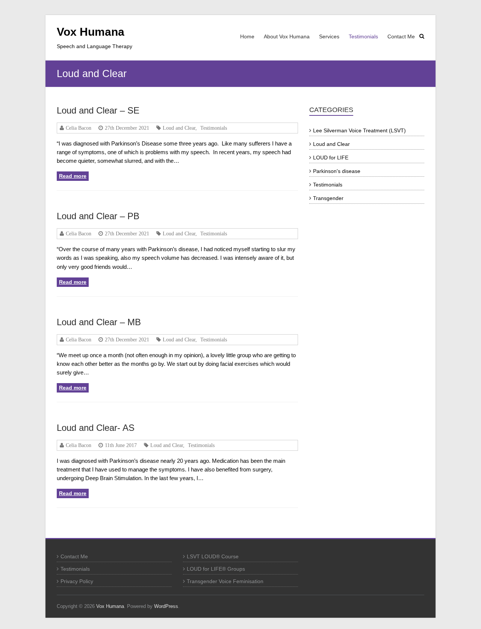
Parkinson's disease (336, 171)
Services (329, 36)
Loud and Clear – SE (98, 110)
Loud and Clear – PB (98, 216)
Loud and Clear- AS (96, 428)
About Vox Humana (287, 36)
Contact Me (401, 36)
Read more (72, 176)
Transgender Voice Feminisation (225, 581)
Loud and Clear (179, 127)
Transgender (328, 198)
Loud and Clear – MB (99, 322)
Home (247, 36)
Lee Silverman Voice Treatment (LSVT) (359, 130)
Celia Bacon (78, 127)
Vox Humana (90, 32)
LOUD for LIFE (330, 158)
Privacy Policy (77, 581)
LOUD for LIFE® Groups (216, 569)
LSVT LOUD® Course (213, 556)
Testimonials (363, 36)
